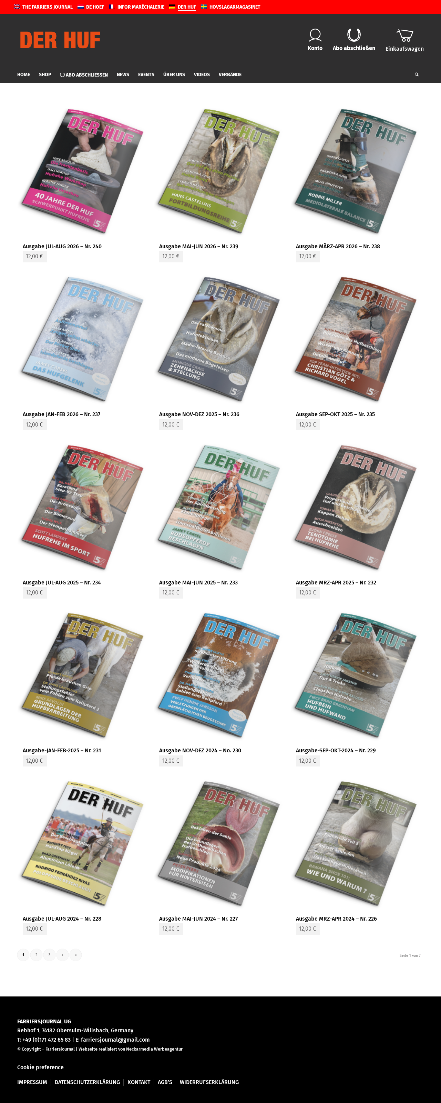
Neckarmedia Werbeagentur (154, 1049)
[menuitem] (25, 74)
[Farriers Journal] (60, 40)
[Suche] (414, 74)
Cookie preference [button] (40, 1067)
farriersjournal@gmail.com (115, 1039)
